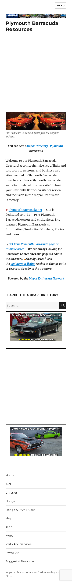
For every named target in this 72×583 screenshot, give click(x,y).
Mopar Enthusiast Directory (21, 572)
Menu (60, 5)
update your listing (22, 263)
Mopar (10, 535)
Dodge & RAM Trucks (20, 509)
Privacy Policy (47, 572)
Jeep (9, 527)
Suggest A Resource (20, 561)
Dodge (10, 501)
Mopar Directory (37, 146)
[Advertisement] (36, 75)
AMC (9, 484)
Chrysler (11, 492)
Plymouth (56, 146)
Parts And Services (18, 544)
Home (10, 475)
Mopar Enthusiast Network (46, 278)
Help (9, 518)
